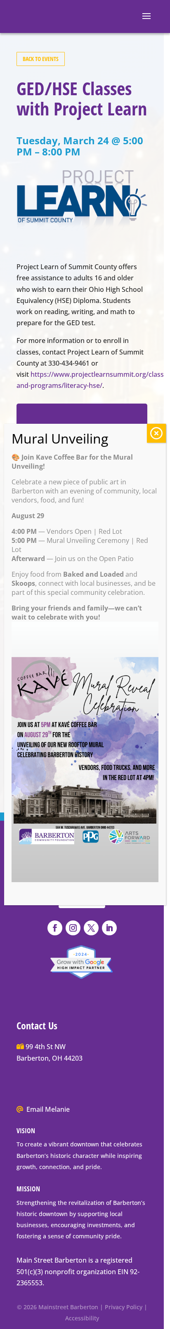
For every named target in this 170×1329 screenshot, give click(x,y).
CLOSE (156, 433)
